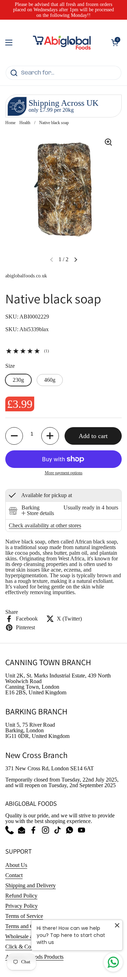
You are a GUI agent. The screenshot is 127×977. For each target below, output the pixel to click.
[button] (115, 43)
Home (10, 122)
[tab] (38, 513)
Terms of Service (24, 916)
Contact (14, 875)
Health (24, 122)
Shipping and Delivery (30, 885)
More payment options (64, 473)
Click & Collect (22, 947)
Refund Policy (21, 896)
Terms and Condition (28, 926)
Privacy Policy (21, 906)
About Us (16, 865)
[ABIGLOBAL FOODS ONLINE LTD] (61, 42)
